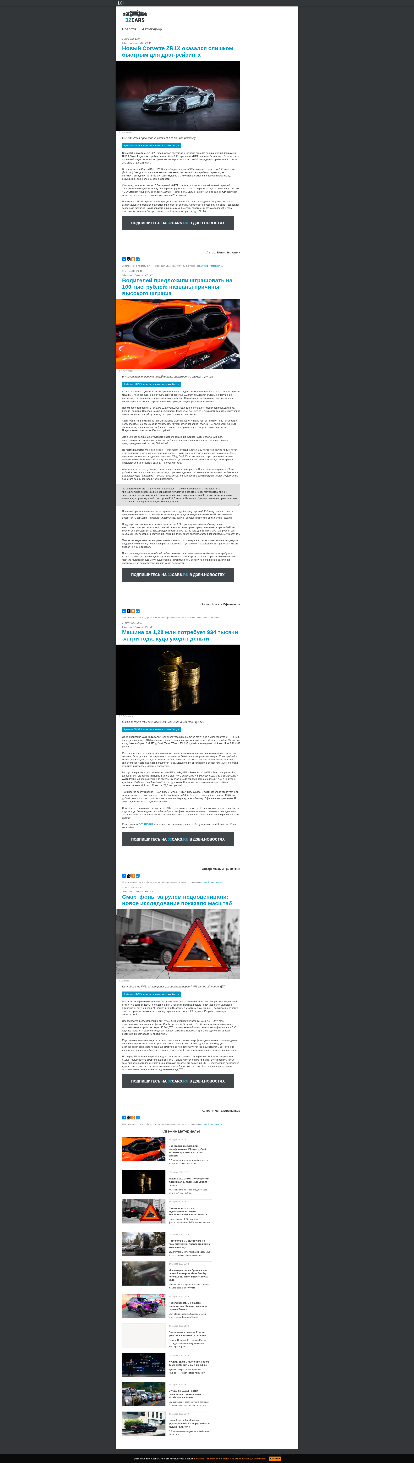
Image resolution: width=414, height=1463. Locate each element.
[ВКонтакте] (124, 259)
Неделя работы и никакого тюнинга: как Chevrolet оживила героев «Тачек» (188, 1306)
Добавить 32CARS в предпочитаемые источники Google (151, 145)
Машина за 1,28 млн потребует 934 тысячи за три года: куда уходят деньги (189, 1181)
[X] (129, 259)
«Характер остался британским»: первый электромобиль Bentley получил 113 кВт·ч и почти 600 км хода (188, 1275)
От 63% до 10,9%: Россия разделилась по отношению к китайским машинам (186, 1394)
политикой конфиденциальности (249, 1458)
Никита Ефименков (226, 604)
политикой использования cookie (211, 1458)
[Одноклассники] (133, 259)
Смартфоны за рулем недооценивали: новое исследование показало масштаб (188, 1211)
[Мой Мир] (138, 259)
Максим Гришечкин (226, 869)
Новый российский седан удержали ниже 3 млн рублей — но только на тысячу (189, 1423)
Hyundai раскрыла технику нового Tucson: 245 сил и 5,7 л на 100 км (189, 1363)
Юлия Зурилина (228, 252)
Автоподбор (152, 29)
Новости (129, 29)
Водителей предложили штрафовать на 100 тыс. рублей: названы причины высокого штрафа (188, 1151)
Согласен (275, 1458)
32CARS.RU (146, 824)
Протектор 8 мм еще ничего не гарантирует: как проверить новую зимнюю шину (189, 1244)
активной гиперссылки (211, 266)
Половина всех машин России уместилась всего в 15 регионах (187, 1334)
